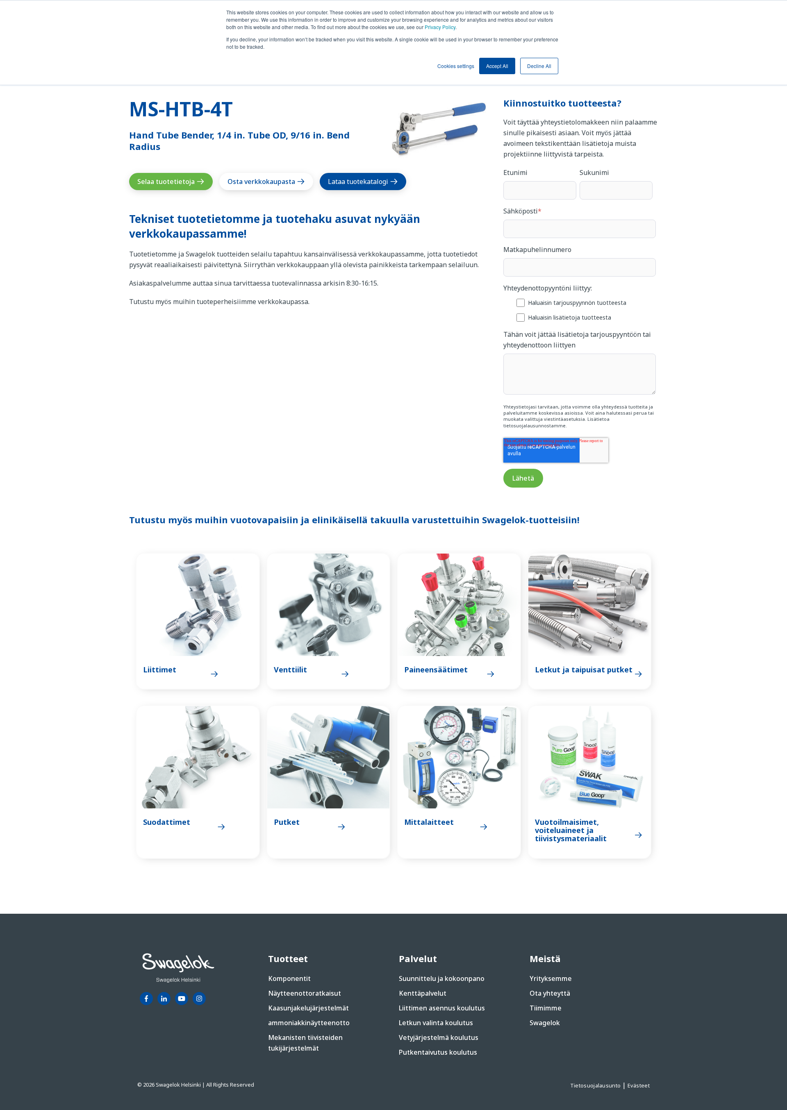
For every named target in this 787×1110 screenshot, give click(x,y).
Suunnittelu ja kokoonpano (441, 978)
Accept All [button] (497, 65)
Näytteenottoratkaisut (304, 993)
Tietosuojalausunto (596, 1085)
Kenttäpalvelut (422, 993)
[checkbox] (579, 309)
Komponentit (289, 978)
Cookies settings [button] (455, 65)
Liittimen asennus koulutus (442, 1007)
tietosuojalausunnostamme (534, 425)
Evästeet (639, 1085)
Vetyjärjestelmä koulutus (438, 1037)
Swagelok (545, 1022)
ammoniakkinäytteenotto (309, 1022)
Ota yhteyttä (550, 993)
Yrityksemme (551, 978)
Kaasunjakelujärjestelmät (308, 1007)
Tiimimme (546, 1007)
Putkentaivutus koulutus (438, 1052)
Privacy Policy (440, 26)
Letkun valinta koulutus (436, 1022)
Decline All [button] (539, 65)
